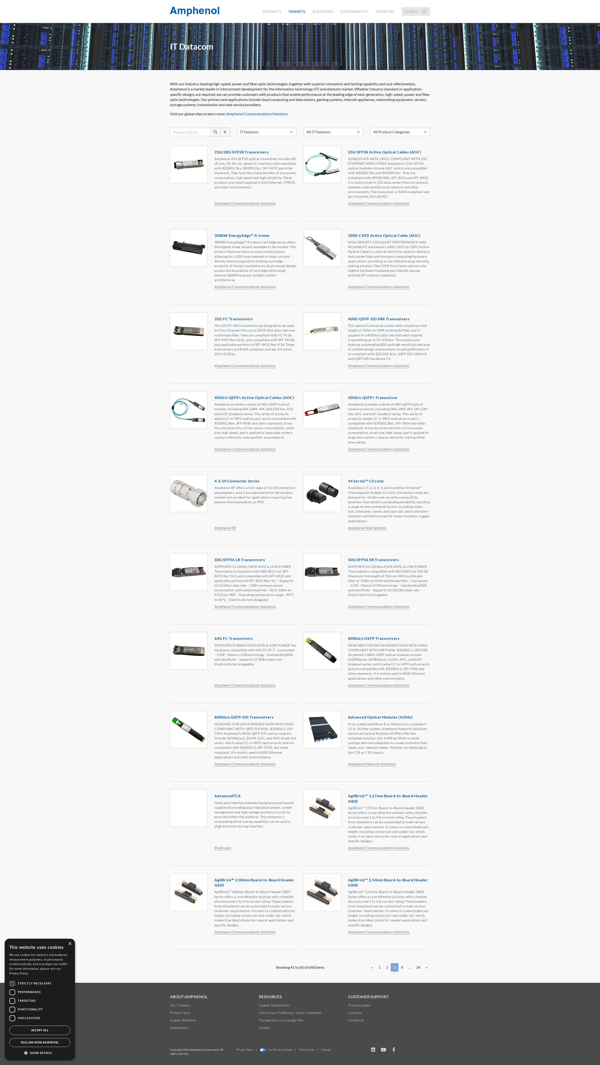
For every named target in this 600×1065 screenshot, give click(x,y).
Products (271, 11)
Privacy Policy (245, 1049)
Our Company (180, 1005)
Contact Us (356, 1020)
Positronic (222, 847)
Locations (355, 1013)
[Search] (215, 132)
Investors (384, 11)
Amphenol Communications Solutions (257, 114)
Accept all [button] (40, 1030)
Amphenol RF (225, 527)
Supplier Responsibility (274, 1005)
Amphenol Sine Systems (367, 527)
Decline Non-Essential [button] (40, 1042)
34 (418, 967)
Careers (264, 1028)
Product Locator (359, 1005)
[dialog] (40, 999)
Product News (180, 1013)
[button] (39, 1053)
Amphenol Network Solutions (372, 764)
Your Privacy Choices (280, 1049)
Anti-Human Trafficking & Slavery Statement (290, 1013)
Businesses (323, 11)
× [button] (69, 944)
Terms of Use (306, 1049)
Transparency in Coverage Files (281, 1020)
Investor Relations (183, 1020)
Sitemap (325, 1049)
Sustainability (354, 11)
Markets (298, 11)
